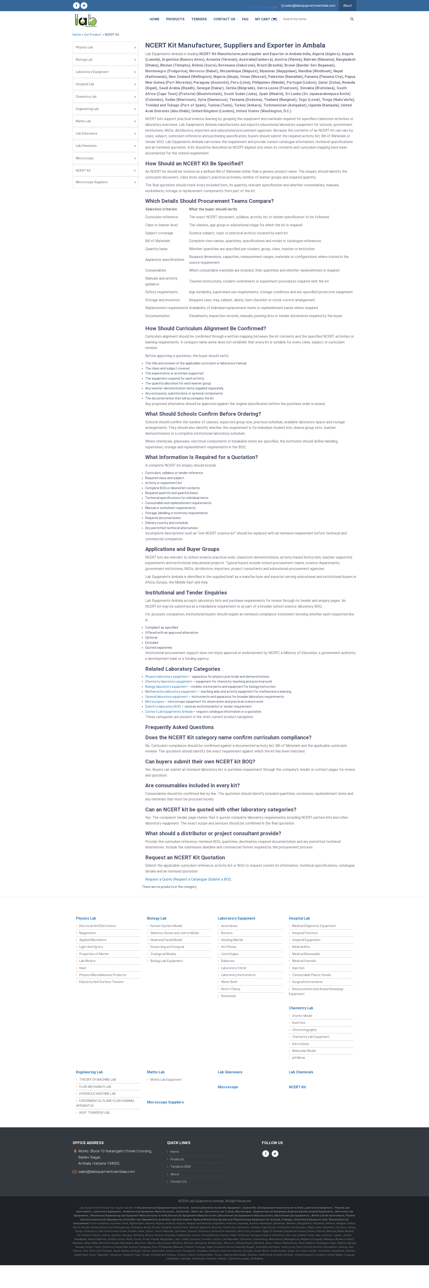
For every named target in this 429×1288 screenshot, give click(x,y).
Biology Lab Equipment (166, 961)
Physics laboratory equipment (166, 676)
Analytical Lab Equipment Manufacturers (149, 1211)
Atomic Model (302, 1016)
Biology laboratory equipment (166, 686)
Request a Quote (158, 879)
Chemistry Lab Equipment (310, 1037)
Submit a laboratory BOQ (163, 706)
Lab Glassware (86, 133)
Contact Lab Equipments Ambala (169, 711)
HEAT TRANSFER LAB (94, 1112)
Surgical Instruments (307, 982)
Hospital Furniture (305, 933)
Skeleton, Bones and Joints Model (174, 933)
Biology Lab (84, 59)
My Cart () (266, 19)
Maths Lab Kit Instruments (327, 1215)
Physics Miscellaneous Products (102, 975)
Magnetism (87, 933)
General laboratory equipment (166, 696)
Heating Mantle (232, 940)
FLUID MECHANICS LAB (95, 1087)
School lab (183, 1211)
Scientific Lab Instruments (175, 1219)
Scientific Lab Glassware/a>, (141, 1219)
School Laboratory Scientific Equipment (216, 1207)
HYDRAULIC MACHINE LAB (97, 1093)
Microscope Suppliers (92, 182)
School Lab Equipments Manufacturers (192, 1215)
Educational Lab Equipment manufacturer (163, 1207)
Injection (298, 968)
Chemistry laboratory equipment (168, 681)
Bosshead (228, 996)
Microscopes (154, 701)
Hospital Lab (85, 84)
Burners (227, 933)
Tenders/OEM (180, 1166)
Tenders (199, 19)
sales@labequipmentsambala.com (106, 1171)
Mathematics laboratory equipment (171, 691)
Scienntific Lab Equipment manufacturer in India (273, 1207)
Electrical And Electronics (97, 926)
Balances (228, 961)
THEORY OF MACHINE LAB (97, 1079)
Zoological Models (163, 954)
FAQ (245, 19)
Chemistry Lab (86, 96)
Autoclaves (229, 926)
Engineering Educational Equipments (311, 1211)
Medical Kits (301, 947)
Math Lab (197, 1211)
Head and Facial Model (166, 940)
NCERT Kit (83, 170)
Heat (82, 968)
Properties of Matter (94, 954)
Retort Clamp (230, 989)
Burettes (298, 1022)
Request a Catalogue (190, 879)
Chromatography (304, 1030)
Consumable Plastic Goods (311, 975)
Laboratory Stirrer (234, 968)
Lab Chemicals (86, 145)
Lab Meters (87, 961)
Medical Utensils (304, 961)
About (347, 5)
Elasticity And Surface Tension (101, 982)
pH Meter (298, 1057)
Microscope (84, 158)
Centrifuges (229, 954)
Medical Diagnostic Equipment (314, 926)
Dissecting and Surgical (167, 947)
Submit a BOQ (220, 879)
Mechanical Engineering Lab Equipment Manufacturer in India (128, 1215)
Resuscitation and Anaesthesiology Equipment (316, 991)
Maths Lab (83, 121)
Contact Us (224, 19)
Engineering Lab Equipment (270, 1211)
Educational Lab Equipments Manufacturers (245, 1215)
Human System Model (166, 926)
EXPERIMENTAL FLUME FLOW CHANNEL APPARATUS (105, 1103)
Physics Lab (84, 47)
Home (155, 19)
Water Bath (229, 982)
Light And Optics (91, 947)
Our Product (92, 34)
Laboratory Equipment (92, 72)
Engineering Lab (87, 109)
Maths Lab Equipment (166, 1079)
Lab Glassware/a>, (112, 1219)
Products (175, 19)
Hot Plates (228, 947)
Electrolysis (300, 1044)
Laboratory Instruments (238, 975)
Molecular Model (304, 1051)
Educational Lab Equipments (292, 1215)
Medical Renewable (306, 954)
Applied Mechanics (92, 940)
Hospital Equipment (306, 940)
